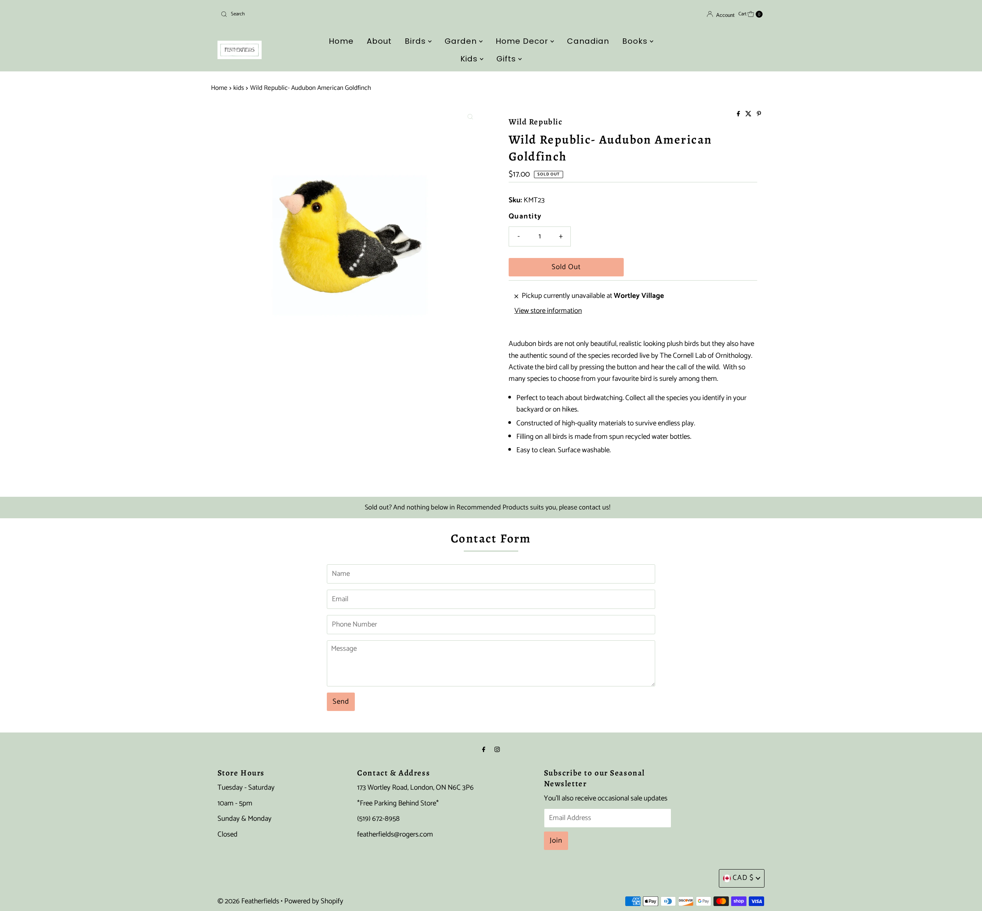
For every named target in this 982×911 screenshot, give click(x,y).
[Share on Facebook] (739, 114)
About (379, 41)
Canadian (588, 41)
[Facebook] (483, 750)
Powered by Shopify (313, 901)
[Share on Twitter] (749, 114)
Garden (462, 41)
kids (238, 88)
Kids (470, 58)
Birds (416, 41)
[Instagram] (497, 750)
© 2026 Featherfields (248, 901)
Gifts (507, 58)
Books (636, 41)
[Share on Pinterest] (759, 114)
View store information (548, 311)
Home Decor (523, 41)
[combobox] (306, 14)
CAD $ (743, 878)
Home (341, 41)
